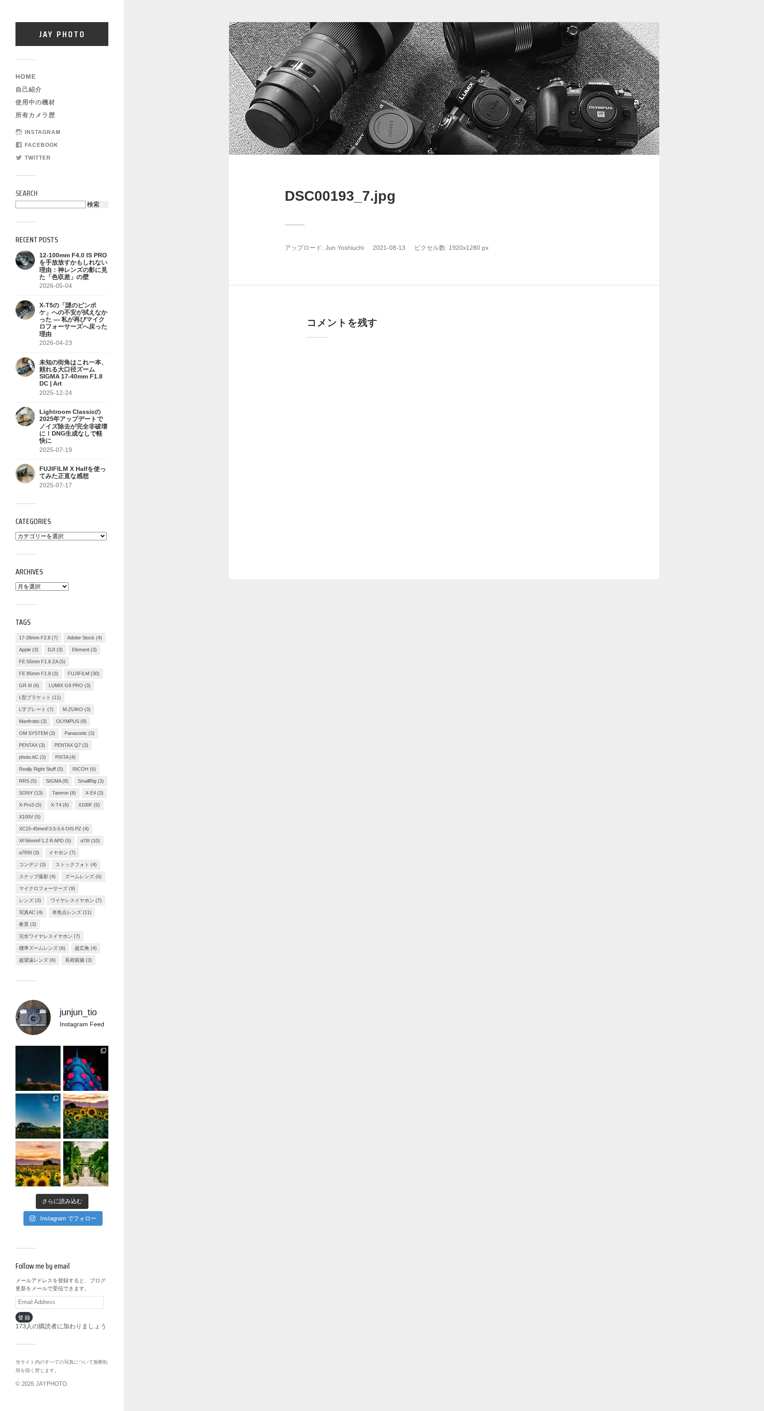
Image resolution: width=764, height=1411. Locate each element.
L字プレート (36, 709)
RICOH (84, 769)
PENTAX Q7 (71, 745)
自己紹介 (28, 89)
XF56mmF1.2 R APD (45, 840)
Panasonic (80, 733)
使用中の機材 (35, 102)
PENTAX (32, 745)
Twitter (38, 158)
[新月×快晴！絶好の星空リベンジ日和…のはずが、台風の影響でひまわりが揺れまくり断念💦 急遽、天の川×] (38, 1116)
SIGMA (57, 781)
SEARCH (26, 193)
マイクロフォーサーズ (47, 888)
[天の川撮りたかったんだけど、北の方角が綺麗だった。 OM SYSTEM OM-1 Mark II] (38, 1068)
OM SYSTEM (37, 733)
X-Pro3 (30, 804)
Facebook (41, 145)
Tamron (64, 792)
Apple (28, 649)
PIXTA (65, 757)
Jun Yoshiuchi (344, 248)
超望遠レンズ (37, 960)
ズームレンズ (83, 876)
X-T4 (60, 804)
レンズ (30, 900)
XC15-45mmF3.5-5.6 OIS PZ (54, 828)
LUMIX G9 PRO (70, 685)
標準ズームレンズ (42, 948)
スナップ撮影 (37, 876)
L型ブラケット (40, 697)
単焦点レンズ (72, 912)
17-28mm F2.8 (38, 637)
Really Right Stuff (41, 769)
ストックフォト (76, 864)
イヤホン (62, 852)
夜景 (27, 924)
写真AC (31, 912)
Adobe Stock (84, 637)
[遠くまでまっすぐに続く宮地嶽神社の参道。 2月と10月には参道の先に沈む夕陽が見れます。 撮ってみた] (85, 1163)
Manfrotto (33, 721)
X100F (89, 804)
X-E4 (94, 792)
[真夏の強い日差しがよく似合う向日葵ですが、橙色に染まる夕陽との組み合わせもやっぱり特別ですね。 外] (85, 1116)
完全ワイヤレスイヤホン (49, 936)
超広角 (86, 948)
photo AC (32, 757)
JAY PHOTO (62, 34)
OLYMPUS (71, 721)
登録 (24, 1317)
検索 (93, 204)
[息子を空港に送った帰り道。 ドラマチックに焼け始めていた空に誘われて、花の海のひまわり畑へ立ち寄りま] (38, 1163)
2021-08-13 (389, 248)
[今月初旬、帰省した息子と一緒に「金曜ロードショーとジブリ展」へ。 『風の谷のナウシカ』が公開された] (85, 1068)
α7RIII (29, 852)
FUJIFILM (83, 673)
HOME (25, 76)
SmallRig (91, 781)
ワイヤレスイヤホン (76, 900)
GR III (29, 685)
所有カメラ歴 (35, 115)
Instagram (43, 132)
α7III (90, 840)
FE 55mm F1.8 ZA (42, 661)
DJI (55, 649)
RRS (28, 781)
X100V (30, 816)
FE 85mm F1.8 (38, 673)
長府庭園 (78, 960)
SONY (31, 792)
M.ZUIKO (77, 709)
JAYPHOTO (51, 1383)
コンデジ (32, 864)
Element (84, 649)
